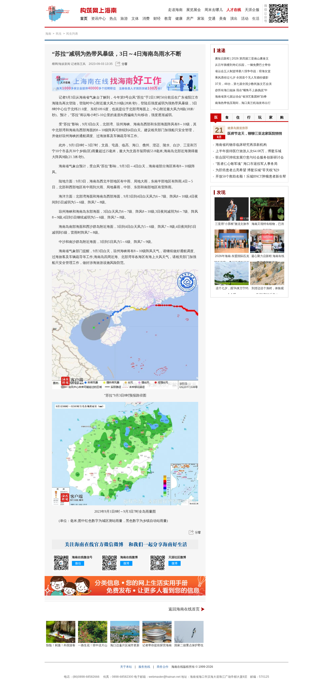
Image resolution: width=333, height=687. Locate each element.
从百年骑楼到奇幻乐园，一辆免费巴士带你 (243, 65)
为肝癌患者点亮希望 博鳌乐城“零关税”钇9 (247, 170)
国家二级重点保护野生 (189, 645)
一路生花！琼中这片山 (92, 645)
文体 (135, 18)
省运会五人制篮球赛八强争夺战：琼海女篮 (243, 71)
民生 (59, 33)
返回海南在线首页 (184, 609)
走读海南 (175, 10)
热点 (113, 18)
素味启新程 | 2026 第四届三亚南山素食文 (242, 58)
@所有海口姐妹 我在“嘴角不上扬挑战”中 (241, 90)
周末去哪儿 (214, 10)
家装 (201, 18)
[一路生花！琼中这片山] (93, 632)
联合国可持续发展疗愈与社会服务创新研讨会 (249, 157)
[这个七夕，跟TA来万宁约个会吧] (231, 273)
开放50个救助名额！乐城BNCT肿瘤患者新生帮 (250, 176)
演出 (233, 18)
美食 (222, 18)
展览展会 (193, 10)
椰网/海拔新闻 (61, 64)
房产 (190, 18)
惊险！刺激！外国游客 (60, 645)
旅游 (124, 18)
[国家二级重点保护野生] (189, 632)
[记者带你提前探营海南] (157, 632)
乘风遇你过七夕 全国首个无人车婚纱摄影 (241, 77)
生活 (255, 18)
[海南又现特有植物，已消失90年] (267, 209)
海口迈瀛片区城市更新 (124, 645)
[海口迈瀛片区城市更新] (125, 632)
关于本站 (126, 666)
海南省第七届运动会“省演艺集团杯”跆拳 (241, 96)
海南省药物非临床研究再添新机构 (241, 145)
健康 (179, 18)
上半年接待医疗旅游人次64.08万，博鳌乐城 (248, 151)
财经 (157, 18)
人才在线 (233, 10)
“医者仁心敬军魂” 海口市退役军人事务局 (246, 164)
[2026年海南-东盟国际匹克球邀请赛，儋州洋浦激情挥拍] (231, 241)
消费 (146, 18)
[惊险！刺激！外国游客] (61, 632)
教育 (168, 18)
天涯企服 (252, 10)
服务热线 (144, 666)
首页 (84, 18)
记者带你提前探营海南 (157, 645)
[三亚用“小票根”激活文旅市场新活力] (231, 209)
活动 (244, 18)
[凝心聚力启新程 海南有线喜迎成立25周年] (267, 241)
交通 (211, 18)
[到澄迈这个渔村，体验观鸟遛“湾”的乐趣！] (267, 273)
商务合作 (162, 666)
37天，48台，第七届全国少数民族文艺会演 (243, 84)
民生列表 (72, 33)
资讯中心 (98, 18)
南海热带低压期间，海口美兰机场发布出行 (243, 103)
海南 (48, 33)
